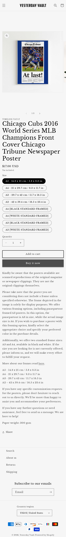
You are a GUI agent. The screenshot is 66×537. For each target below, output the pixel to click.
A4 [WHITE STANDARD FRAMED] (27, 215)
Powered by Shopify (44, 535)
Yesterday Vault (27, 535)
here (41, 363)
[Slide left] (26, 113)
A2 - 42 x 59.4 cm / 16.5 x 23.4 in (26, 202)
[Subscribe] (50, 492)
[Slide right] (39, 113)
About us (11, 457)
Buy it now (33, 263)
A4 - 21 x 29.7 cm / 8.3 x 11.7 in (24, 188)
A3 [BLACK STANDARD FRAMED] (27, 222)
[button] (3, 5)
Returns (10, 464)
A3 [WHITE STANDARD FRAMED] (27, 229)
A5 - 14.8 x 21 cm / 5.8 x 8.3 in (24, 181)
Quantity (7, 236)
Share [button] (9, 432)
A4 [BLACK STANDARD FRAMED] (27, 209)
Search (10, 450)
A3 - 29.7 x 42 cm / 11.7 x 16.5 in (25, 195)
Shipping (11, 472)
